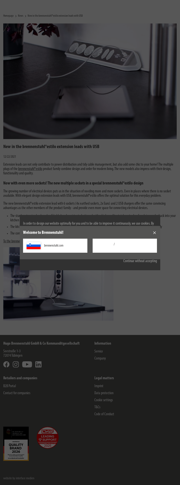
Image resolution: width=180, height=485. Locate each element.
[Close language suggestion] (154, 232)
